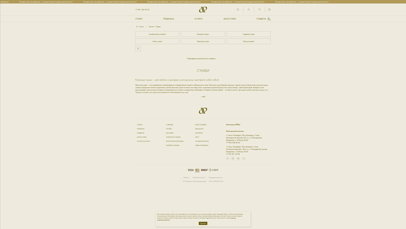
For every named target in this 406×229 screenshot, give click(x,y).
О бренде (169, 125)
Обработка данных (199, 177)
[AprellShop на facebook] (227, 158)
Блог (197, 137)
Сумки (138, 19)
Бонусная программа (175, 141)
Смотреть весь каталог (157, 34)
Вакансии (199, 129)
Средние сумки (249, 34)
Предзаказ (168, 19)
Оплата (169, 129)
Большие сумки (203, 34)
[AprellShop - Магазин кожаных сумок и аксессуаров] (203, 10)
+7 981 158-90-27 (142, 9)
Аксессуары (230, 19)
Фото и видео (201, 125)
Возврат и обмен (172, 145)
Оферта (186, 177)
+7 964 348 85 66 (233, 142)
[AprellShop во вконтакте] (238, 158)
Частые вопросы (202, 141)
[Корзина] (269, 9)
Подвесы (261, 18)
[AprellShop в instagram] (233, 158)
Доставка (170, 133)
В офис (199, 19)
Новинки (140, 129)
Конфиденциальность (216, 177)
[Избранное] (259, 9)
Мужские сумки (203, 41)
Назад (141, 26)
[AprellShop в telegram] (243, 158)
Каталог (151, 26)
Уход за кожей (248, 41)
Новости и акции (173, 137)
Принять (203, 223)
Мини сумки (157, 41)
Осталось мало (143, 141)
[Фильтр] (138, 48)
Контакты (199, 133)
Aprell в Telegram (201, 145)
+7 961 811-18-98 (233, 154)
